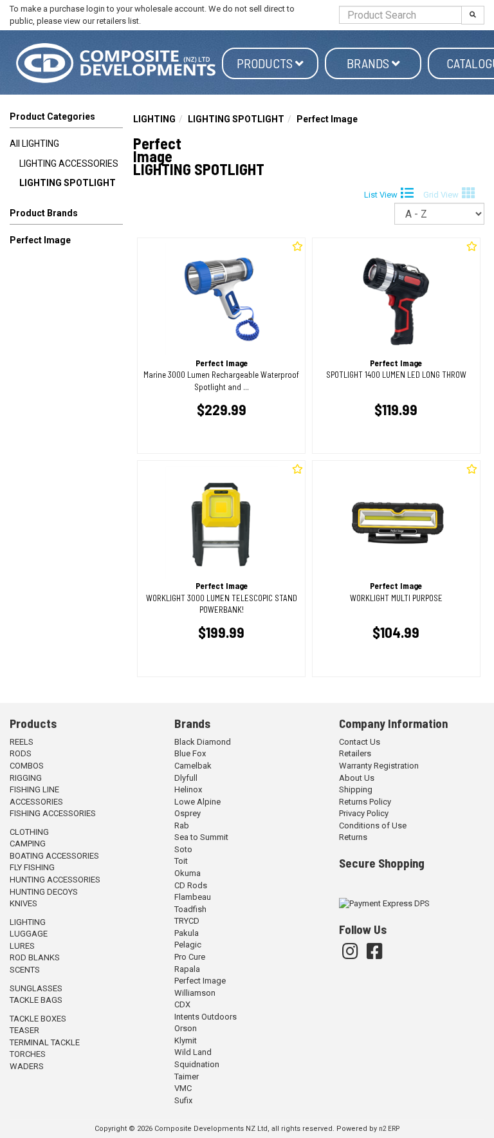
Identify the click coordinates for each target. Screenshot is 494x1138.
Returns (353, 837)
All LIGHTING (34, 143)
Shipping (355, 789)
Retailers (355, 753)
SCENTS (25, 970)
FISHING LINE (34, 789)
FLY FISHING (32, 867)
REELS (21, 742)
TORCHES (28, 1054)
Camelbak (193, 765)
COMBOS (27, 765)
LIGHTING (154, 119)
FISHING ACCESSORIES (53, 813)
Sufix (183, 1100)
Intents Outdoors (205, 1016)
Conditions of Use (373, 825)
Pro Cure (189, 957)
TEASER (24, 1030)
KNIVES (23, 903)
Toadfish (190, 909)
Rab (181, 825)
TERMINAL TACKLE (45, 1042)
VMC (183, 1088)
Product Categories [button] (52, 116)
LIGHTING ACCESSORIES (68, 163)
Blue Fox (190, 753)
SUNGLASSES (36, 988)
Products (266, 63)
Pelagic (187, 944)
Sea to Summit (201, 837)
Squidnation (196, 1064)
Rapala (187, 969)
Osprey (187, 813)
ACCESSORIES (36, 802)
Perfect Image (40, 240)
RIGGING (26, 778)
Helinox (188, 789)
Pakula (186, 933)
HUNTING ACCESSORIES (55, 879)
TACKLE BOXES (38, 1018)
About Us (356, 778)
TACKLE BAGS (36, 1000)
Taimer (186, 1076)
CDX (182, 1004)
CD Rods (190, 885)
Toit (181, 861)
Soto (183, 849)
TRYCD (186, 921)
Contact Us (359, 742)
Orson (185, 1028)
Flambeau (192, 897)
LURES (22, 946)
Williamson (194, 993)
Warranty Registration (379, 765)
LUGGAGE (29, 933)
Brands (369, 63)
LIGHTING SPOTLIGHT (67, 183)
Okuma (187, 873)
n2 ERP (389, 1128)
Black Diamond (202, 742)
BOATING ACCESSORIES (54, 856)
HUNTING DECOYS (44, 892)
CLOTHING (29, 832)
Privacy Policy (364, 813)
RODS (21, 753)
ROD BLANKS (35, 957)
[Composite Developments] (115, 63)
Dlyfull (185, 778)
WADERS (27, 1066)
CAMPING (28, 843)
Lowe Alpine (197, 802)
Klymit (185, 1040)
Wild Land (193, 1052)
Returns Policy (365, 802)
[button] (66, 216)
